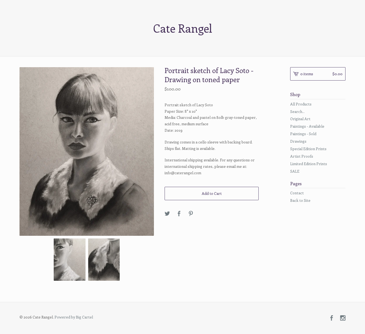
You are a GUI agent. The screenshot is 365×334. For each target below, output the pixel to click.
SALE (294, 171)
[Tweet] (167, 214)
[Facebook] (331, 318)
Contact (297, 192)
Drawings (298, 141)
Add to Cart (212, 193)
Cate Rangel (182, 28)
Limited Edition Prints (308, 163)
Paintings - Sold (303, 133)
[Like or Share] (179, 214)
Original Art (300, 118)
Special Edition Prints (308, 148)
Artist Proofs (301, 156)
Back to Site (300, 200)
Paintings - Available (307, 126)
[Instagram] (342, 318)
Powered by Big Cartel (74, 317)
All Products (301, 104)
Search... (297, 111)
